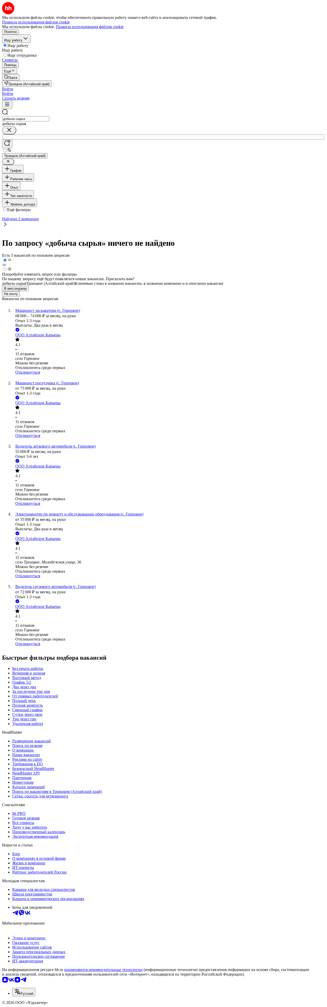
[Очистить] (9, 130)
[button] (7, 89)
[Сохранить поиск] (7, 144)
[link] (10, 77)
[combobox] (25, 118)
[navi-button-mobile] (7, 105)
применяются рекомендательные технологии (103, 969)
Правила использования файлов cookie (90, 26)
